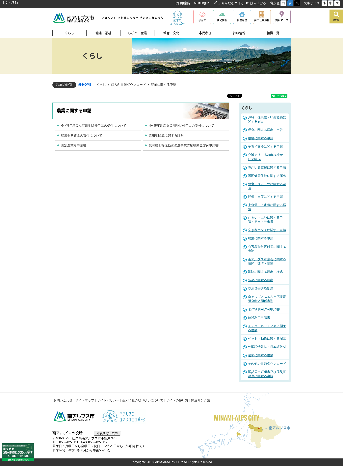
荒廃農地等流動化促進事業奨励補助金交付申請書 (184, 145)
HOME (87, 84)
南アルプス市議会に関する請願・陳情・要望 (267, 261)
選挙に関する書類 (260, 355)
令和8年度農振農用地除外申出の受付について (93, 125)
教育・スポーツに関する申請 (267, 186)
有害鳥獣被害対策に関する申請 (267, 249)
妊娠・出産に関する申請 (265, 196)
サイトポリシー (108, 400)
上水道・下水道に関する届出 (267, 207)
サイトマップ (84, 400)
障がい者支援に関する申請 (267, 167)
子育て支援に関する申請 (265, 146)
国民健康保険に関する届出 (267, 175)
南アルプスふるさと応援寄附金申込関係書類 (267, 299)
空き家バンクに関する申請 (267, 230)
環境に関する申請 (260, 138)
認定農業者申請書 (73, 145)
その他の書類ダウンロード (267, 363)
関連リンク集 (200, 400)
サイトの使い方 (177, 400)
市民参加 (205, 33)
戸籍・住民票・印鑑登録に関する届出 (267, 119)
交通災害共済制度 (260, 288)
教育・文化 (171, 33)
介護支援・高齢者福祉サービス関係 (267, 157)
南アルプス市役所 (74, 416)
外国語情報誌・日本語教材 (267, 347)
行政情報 (239, 33)
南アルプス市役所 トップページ (73, 18)
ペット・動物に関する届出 (267, 338)
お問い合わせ (62, 400)
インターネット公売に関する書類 (267, 328)
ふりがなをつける (231, 3)
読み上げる (258, 3)
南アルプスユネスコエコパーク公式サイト (177, 18)
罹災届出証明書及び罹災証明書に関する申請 (267, 374)
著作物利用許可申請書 (264, 309)
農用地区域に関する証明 (166, 135)
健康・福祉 (103, 33)
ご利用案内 (182, 3)
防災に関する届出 (260, 280)
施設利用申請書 (259, 317)
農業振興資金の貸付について (81, 135)
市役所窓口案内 (107, 433)
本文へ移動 (10, 2)
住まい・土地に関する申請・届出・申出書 (265, 219)
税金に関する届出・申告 (265, 130)
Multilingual (202, 3)
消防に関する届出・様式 (265, 271)
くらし (69, 33)
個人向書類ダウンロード (128, 84)
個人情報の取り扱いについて (142, 400)
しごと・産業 (137, 33)
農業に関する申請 (260, 238)
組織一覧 (273, 33)
